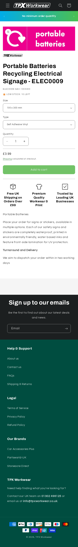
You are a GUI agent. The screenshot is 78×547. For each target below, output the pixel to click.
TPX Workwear (44, 537)
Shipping (7, 159)
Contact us (14, 367)
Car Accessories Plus (20, 449)
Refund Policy (16, 425)
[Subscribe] (66, 328)
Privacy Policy (16, 416)
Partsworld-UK (16, 457)
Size (5, 100)
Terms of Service (17, 408)
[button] (7, 5)
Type (6, 117)
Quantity (8, 134)
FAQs (10, 375)
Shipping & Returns (19, 384)
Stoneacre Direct (18, 466)
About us (13, 358)
